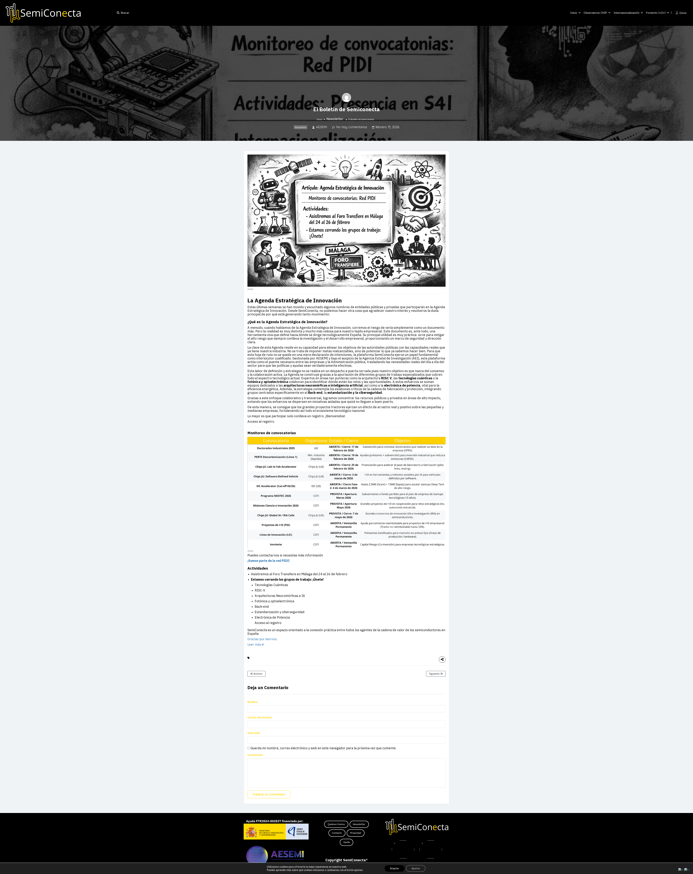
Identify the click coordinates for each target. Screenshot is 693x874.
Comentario (255, 755)
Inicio (573, 12)
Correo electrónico (259, 717)
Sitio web (253, 733)
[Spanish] (687, 869)
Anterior (258, 673)
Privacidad (355, 832)
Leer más (254, 644)
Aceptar (394, 868)
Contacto (337, 832)
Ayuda (346, 842)
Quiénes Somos (336, 824)
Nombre (252, 702)
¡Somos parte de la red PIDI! (268, 561)
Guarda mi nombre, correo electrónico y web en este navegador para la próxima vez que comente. (323, 748)
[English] (681, 869)
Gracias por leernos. (262, 639)
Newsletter (334, 119)
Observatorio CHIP (595, 12)
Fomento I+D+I (656, 12)
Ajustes (415, 868)
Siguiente (434, 673)
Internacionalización (626, 12)
